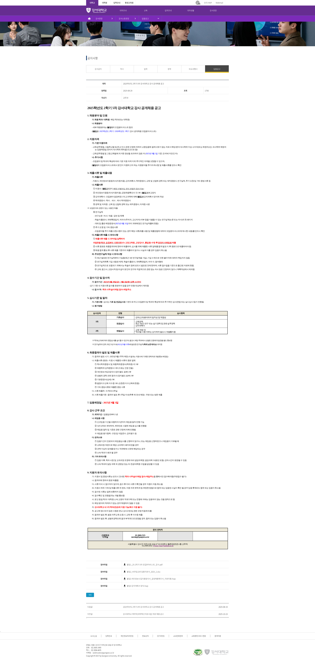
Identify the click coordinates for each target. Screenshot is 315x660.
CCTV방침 (161, 636)
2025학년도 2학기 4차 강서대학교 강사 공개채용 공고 (143, 607)
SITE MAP (208, 2)
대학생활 (190, 10)
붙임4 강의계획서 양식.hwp (137, 586)
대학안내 (123, 10)
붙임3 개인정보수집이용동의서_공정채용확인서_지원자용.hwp (151, 578)
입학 (145, 69)
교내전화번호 (178, 636)
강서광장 (213, 10)
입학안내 (116, 2)
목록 (90, 595)
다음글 (90, 607)
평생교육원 (129, 2)
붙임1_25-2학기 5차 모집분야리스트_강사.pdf (144, 564)
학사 (122, 69)
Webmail (219, 2)
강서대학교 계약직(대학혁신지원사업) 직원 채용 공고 (143, 614)
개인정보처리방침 (127, 636)
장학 (169, 69)
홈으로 (89, 18)
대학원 (104, 2)
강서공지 (98, 69)
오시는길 (93, 636)
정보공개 (145, 636)
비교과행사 (193, 69)
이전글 (90, 614)
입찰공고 (145, 18)
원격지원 (218, 636)
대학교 (92, 2)
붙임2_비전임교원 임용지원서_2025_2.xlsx (143, 571)
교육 (145, 10)
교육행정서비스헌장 (198, 636)
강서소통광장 (124, 18)
